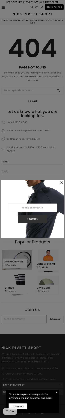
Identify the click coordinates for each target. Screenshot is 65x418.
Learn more (18, 406)
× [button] (56, 392)
